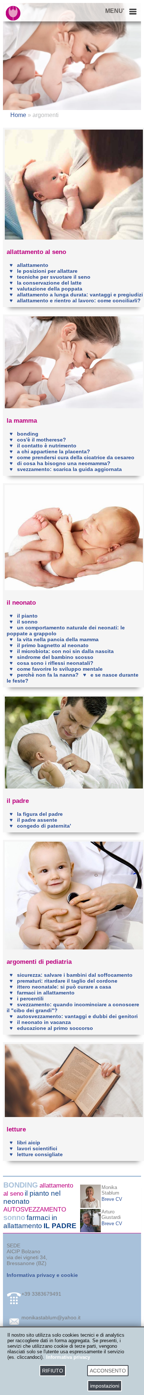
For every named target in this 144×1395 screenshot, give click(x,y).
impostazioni (104, 1386)
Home (19, 115)
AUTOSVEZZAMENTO (34, 1209)
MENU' (114, 11)
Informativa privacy (68, 1357)
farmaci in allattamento (30, 1222)
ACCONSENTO (108, 1371)
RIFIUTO (52, 1371)
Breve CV (112, 1199)
